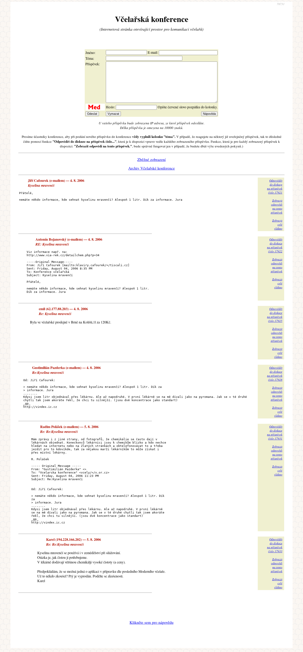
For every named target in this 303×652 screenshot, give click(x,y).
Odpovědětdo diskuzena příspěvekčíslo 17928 (274, 374)
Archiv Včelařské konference (151, 168)
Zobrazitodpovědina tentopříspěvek (276, 206)
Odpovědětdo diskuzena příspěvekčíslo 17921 (274, 186)
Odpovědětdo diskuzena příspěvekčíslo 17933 (274, 545)
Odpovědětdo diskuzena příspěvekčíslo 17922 (274, 245)
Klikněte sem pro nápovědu (151, 622)
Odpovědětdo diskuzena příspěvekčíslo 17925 (274, 315)
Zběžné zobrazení (151, 159)
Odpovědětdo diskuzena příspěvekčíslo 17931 (274, 432)
